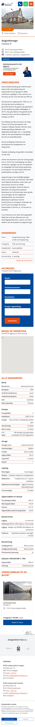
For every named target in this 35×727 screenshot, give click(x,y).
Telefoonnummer (12, 287)
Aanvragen (9, 74)
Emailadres (9, 297)
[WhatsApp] (25, 4)
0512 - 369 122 (11, 691)
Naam (7, 278)
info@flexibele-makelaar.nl (18, 676)
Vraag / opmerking (13, 306)
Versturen (12, 321)
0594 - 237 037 (11, 673)
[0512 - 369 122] (20, 4)
